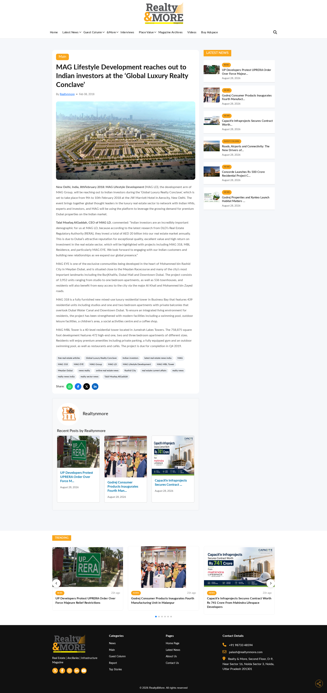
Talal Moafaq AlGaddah (116, 376)
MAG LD (112, 364)
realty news (178, 370)
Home (54, 32)
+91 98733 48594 (240, 645)
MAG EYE (79, 364)
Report (113, 663)
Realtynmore (67, 94)
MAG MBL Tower (165, 364)
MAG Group (96, 364)
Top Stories (115, 669)
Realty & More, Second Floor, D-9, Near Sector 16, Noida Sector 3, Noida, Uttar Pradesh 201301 (248, 663)
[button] (56, 583)
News (112, 643)
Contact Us (172, 663)
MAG (180, 358)
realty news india (66, 376)
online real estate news (107, 370)
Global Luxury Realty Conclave (101, 358)
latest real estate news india (157, 358)
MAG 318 (63, 364)
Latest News (70, 32)
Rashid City (130, 370)
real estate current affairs (154, 370)
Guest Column (92, 32)
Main (112, 650)
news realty (84, 370)
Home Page (172, 643)
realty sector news (89, 376)
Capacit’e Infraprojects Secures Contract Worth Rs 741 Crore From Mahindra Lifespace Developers (239, 602)
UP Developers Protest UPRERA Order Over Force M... (76, 477)
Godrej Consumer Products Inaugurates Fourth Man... (122, 486)
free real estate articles (69, 358)
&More (111, 32)
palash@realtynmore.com (245, 652)
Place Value (146, 32)
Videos (191, 32)
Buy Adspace (209, 32)
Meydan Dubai (65, 370)
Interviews (127, 32)
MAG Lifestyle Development (137, 364)
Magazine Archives (170, 32)
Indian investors (130, 358)
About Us (171, 656)
